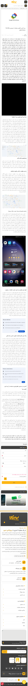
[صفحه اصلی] (26, 8)
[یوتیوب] (12, 668)
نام (25, 450)
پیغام (25, 466)
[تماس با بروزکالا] (2, 683)
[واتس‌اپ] (9, 668)
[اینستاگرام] (18, 668)
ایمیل (25, 455)
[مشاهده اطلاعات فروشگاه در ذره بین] (12, 660)
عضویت (4, 652)
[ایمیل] (6, 668)
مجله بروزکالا (22, 8)
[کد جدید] (5, 478)
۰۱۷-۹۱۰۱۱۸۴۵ (11, 563)
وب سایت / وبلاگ (23, 461)
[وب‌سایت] (21, 668)
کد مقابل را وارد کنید (23, 476)
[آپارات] (15, 668)
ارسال (14, 482)
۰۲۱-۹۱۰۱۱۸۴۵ (17, 563)
